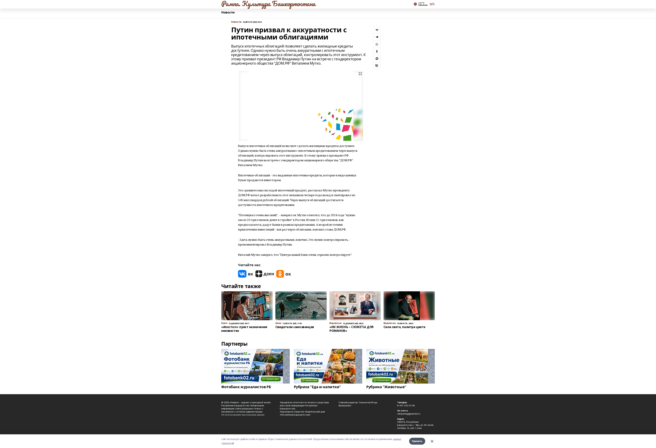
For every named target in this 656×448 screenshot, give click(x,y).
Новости (228, 12)
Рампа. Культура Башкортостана (268, 3)
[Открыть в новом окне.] (245, 274)
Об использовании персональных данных (242, 414)
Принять (417, 441)
